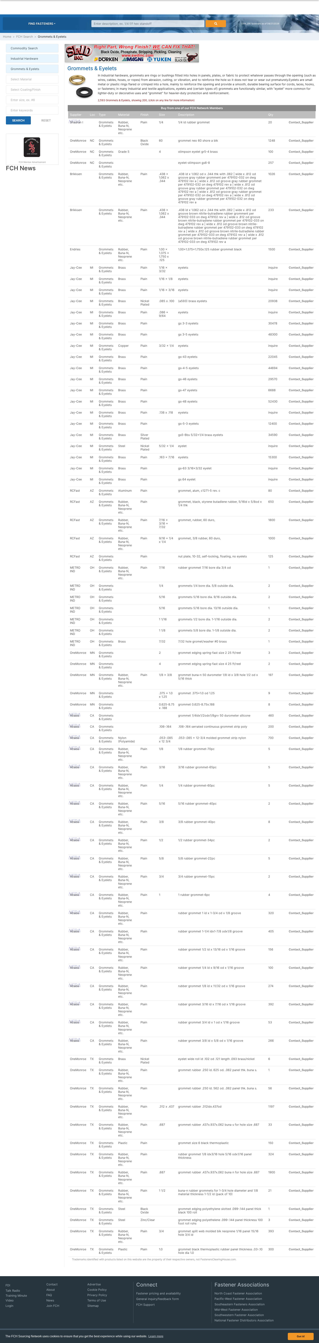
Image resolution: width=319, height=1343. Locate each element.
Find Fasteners (40, 23)
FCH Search (24, 36)
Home (7, 36)
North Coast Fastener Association (238, 1293)
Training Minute (16, 1295)
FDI (8, 1285)
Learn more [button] (155, 1336)
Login (9, 1306)
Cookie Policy (97, 1289)
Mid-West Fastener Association (236, 1309)
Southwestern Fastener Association (239, 1315)
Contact (52, 1284)
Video (10, 1300)
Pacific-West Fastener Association (238, 1299)
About (50, 1289)
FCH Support (145, 1304)
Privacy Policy (97, 1295)
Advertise (94, 1284)
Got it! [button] (301, 1336)
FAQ (49, 1295)
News (50, 1300)
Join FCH (52, 1306)
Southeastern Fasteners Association (240, 1304)
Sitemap (93, 1306)
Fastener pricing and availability (158, 1293)
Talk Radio (13, 1290)
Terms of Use (96, 1300)
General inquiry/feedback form (157, 1299)
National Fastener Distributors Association (244, 1320)
